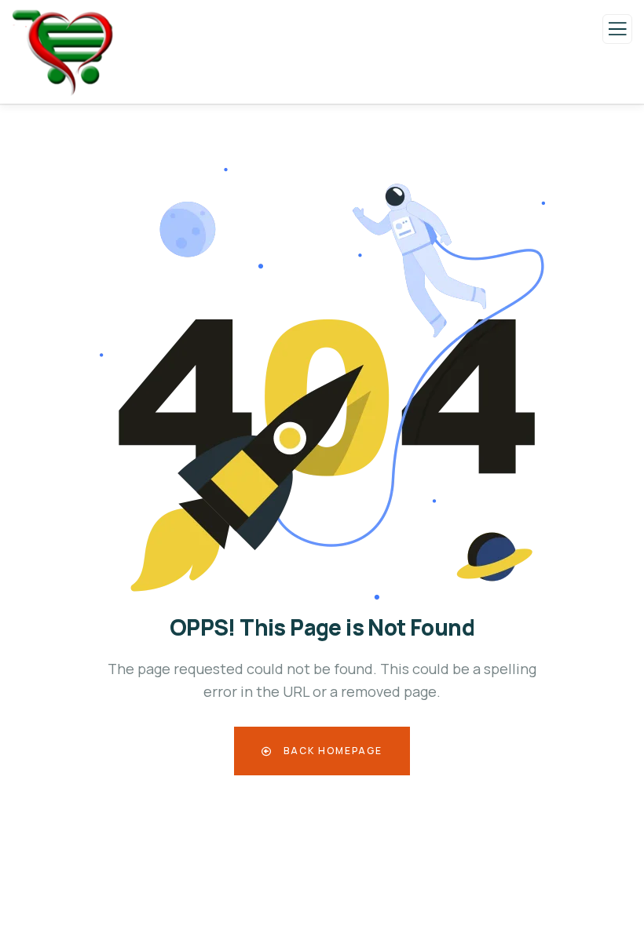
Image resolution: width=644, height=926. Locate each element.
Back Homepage (331, 750)
